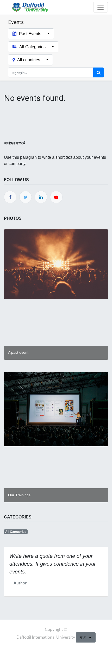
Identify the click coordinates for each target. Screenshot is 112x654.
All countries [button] (28, 60)
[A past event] (56, 368)
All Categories (15, 532)
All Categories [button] (32, 47)
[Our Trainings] (56, 511)
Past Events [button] (30, 34)
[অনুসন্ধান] (98, 72)
